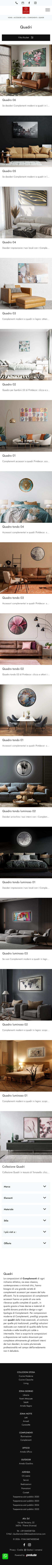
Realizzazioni (26, 1484)
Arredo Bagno (26, 1405)
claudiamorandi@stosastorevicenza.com (29, 1534)
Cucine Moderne (26, 1376)
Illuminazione (26, 1436)
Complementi (32, 18)
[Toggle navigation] (47, 10)
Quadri (41, 18)
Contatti (26, 1492)
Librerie (26, 1395)
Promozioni (26, 1488)
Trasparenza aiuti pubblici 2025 (26, 1509)
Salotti (26, 1402)
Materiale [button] (8, 1209)
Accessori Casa (20, 18)
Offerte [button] (7, 1243)
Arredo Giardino (26, 1463)
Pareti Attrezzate (25, 1398)
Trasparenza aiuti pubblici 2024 (26, 1505)
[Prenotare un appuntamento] (23, 3)
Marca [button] (7, 1186)
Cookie (20, 1549)
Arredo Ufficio (26, 1451)
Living (26, 1383)
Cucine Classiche (26, 1379)
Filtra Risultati (24, 37)
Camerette (26, 1424)
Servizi (26, 1480)
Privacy (12, 1549)
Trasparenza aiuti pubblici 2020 (26, 1496)
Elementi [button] (8, 1198)
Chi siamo (26, 1476)
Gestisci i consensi (34, 1549)
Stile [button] (6, 1220)
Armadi (26, 1421)
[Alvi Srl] (26, 10)
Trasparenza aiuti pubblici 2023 (26, 1501)
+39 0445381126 (27, 1531)
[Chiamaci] (16, 3)
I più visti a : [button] (10, 1232)
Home (10, 18)
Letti (26, 1417)
